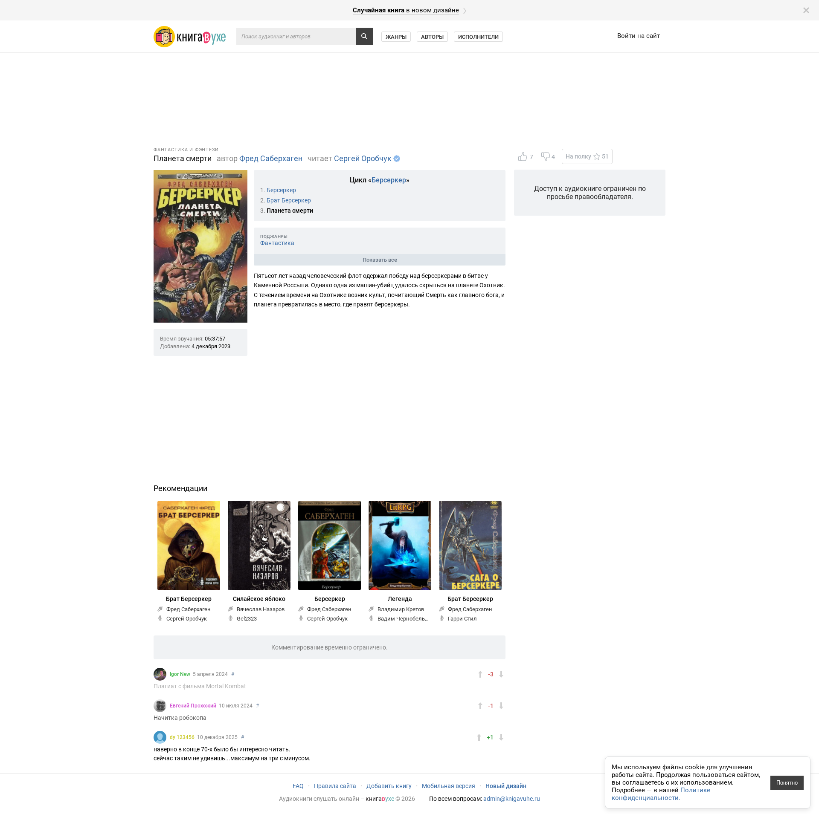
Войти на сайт (638, 36)
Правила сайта (335, 785)
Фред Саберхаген (270, 158)
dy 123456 (182, 737)
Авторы (432, 37)
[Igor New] (160, 674)
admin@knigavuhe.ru (511, 798)
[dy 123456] (160, 737)
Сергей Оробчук (363, 158)
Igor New (180, 674)
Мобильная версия (448, 785)
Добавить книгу (389, 785)
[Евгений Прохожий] (160, 705)
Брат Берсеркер (289, 200)
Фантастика (277, 243)
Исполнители (478, 37)
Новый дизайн (505, 785)
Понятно (787, 782)
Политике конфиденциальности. (661, 794)
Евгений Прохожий (193, 706)
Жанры (396, 37)
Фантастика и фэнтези (186, 150)
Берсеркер (389, 180)
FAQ (298, 785)
